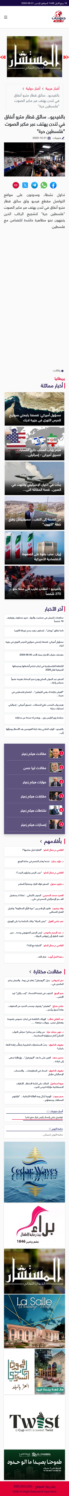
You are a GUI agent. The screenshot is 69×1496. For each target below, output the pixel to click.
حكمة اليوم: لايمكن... (52, 1134)
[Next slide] (3, 57)
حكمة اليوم (57, 1129)
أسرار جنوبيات (56, 1111)
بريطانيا (60, 378)
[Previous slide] (66, 57)
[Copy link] (15, 185)
